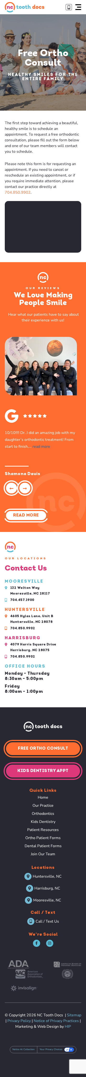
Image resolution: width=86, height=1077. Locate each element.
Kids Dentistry (43, 821)
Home (43, 797)
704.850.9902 (18, 192)
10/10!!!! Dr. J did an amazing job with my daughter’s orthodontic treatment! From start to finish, (40, 439)
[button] (78, 7)
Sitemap (74, 1015)
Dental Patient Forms (43, 846)
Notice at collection (23, 1049)
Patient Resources (43, 829)
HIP (68, 1026)
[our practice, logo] (24, 7)
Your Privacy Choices (51, 1049)
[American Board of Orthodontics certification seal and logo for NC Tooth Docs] (67, 974)
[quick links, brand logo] (18, 964)
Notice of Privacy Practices (56, 1020)
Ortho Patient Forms (43, 838)
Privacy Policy (19, 1020)
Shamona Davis (22, 474)
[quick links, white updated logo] (43, 727)
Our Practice (43, 805)
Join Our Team (43, 854)
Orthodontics (43, 813)
